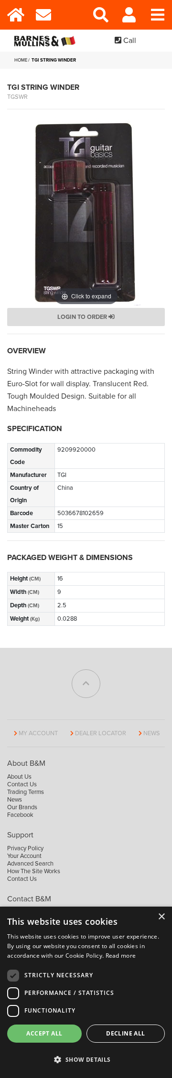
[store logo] (46, 40)
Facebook (20, 815)
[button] (86, 1060)
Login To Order (82, 317)
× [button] (161, 916)
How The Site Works (33, 871)
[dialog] (86, 992)
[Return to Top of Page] (86, 683)
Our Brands (22, 807)
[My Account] (129, 14)
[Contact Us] (43, 14)
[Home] (14, 14)
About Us (19, 777)
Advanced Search (30, 863)
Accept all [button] (44, 1033)
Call (128, 40)
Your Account (24, 856)
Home (20, 60)
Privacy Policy (25, 848)
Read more (121, 955)
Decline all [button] (125, 1033)
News (151, 733)
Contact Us (22, 784)
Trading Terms (25, 792)
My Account (38, 733)
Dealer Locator (100, 733)
